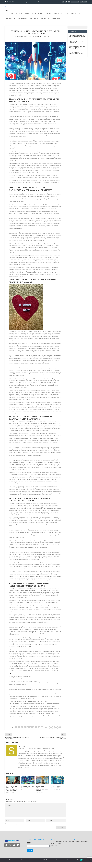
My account (48, 13)
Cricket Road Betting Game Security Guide (76, 42)
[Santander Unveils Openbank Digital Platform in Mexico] (57, 780)
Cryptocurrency (11, 18)
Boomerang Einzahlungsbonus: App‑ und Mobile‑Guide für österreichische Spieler (77, 47)
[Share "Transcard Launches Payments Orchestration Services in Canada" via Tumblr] (24, 727)
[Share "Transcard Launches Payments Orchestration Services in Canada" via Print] (42, 727)
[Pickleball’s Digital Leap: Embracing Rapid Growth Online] (27, 780)
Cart (12, 13)
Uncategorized (56, 18)
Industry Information (25, 18)
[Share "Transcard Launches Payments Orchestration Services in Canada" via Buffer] (33, 727)
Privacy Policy (58, 13)
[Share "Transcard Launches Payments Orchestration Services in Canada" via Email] (39, 727)
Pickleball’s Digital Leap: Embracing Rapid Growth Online (27, 788)
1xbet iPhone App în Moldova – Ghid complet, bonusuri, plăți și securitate (77, 36)
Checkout (19, 13)
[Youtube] (14, 845)
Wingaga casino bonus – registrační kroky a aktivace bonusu (76, 54)
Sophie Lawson (23, 36)
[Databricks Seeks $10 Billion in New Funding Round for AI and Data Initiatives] (42, 780)
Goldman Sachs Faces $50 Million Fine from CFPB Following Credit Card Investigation (12, 788)
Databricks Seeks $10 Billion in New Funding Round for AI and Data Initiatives (42, 788)
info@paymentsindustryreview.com (78, 841)
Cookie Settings (37, 13)
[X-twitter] (10, 845)
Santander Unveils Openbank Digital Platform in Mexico (56, 788)
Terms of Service (76, 13)
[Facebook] (6, 845)
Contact (27, 13)
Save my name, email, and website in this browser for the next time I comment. (24, 824)
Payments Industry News (42, 18)
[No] (90, 860)
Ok (81, 859)
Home (7, 13)
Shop (66, 13)
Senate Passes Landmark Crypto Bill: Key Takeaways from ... (27, 2)
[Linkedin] (18, 845)
